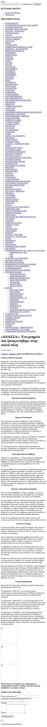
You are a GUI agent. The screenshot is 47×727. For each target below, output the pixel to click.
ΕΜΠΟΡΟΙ (14, 304)
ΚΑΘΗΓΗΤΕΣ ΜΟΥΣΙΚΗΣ (15, 152)
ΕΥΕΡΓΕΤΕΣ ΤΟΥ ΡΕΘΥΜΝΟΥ (17, 266)
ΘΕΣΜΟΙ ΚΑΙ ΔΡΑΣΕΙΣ (14, 321)
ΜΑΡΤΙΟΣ (9, 57)
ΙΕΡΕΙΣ (7, 81)
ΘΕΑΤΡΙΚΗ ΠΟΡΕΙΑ (13, 160)
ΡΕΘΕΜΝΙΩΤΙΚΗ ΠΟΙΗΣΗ (15, 246)
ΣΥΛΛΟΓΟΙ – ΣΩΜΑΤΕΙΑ (15, 191)
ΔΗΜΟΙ (8, 134)
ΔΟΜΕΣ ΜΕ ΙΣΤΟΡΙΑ (13, 223)
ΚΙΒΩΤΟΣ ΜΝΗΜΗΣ (13, 213)
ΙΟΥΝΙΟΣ (8, 63)
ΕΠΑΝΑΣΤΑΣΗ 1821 (17, 274)
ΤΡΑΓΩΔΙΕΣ (10, 219)
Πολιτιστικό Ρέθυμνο (12, 13)
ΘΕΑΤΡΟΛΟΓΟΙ (11, 163)
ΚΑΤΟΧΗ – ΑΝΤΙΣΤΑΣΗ (14, 31)
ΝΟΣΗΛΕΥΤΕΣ (11, 229)
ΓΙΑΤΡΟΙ (8, 227)
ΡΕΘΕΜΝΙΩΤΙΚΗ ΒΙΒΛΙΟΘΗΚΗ (17, 181)
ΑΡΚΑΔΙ (8, 35)
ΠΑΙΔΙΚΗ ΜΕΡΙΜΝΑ (13, 268)
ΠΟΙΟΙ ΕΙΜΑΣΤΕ (11, 23)
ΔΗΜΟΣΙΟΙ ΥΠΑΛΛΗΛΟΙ (20, 312)
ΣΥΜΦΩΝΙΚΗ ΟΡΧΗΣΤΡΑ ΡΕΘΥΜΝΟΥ (20, 331)
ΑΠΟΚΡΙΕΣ (9, 203)
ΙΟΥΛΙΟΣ (8, 65)
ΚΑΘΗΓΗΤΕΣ (10, 92)
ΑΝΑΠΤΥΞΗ (10, 108)
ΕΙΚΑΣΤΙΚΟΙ (10, 248)
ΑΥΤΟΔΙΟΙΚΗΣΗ (11, 130)
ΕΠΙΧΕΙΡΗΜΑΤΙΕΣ (17, 302)
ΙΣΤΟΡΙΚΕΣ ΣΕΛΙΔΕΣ (13, 272)
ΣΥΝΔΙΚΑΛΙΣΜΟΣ (12, 122)
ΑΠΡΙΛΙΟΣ (9, 59)
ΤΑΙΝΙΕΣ (8, 325)
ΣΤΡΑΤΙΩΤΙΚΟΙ (11, 45)
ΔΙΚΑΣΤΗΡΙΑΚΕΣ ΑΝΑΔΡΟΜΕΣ (17, 270)
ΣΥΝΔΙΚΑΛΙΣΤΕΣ (12, 124)
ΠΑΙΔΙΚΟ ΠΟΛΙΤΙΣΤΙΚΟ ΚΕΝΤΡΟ (18, 316)
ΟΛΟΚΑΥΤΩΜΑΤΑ (12, 39)
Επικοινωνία (9, 15)
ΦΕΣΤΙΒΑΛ (9, 193)
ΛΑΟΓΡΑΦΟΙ (10, 197)
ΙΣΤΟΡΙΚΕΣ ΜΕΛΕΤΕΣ (14, 27)
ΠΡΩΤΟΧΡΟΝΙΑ (11, 201)
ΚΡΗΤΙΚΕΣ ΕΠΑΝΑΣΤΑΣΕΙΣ (16, 29)
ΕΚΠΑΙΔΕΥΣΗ (11, 88)
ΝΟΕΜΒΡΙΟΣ (10, 73)
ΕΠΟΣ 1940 (9, 41)
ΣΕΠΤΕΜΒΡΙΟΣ (11, 69)
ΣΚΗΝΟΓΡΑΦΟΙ (11, 171)
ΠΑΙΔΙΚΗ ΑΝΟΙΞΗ (12, 318)
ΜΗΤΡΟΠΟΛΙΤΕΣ (16, 294)
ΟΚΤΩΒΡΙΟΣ (10, 71)
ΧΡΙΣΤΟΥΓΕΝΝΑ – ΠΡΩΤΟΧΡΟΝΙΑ (19, 327)
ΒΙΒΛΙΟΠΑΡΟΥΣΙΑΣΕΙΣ (14, 262)
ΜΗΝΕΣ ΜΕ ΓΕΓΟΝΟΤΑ (14, 51)
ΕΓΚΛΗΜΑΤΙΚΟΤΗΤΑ (14, 98)
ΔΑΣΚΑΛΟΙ (9, 90)
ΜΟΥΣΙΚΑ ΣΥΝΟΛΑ (13, 156)
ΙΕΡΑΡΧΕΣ (9, 79)
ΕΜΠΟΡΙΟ (9, 242)
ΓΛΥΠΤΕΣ (9, 173)
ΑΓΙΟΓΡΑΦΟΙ (10, 177)
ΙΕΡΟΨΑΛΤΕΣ (10, 86)
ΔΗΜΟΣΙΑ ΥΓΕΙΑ (12, 225)
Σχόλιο (3, 712)
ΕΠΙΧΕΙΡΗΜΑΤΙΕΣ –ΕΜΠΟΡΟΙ (17, 116)
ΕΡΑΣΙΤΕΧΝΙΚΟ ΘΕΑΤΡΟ (15, 161)
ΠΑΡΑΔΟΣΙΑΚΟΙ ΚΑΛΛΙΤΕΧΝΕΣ (18, 158)
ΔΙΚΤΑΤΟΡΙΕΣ (15, 284)
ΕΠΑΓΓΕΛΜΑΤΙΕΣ (12, 118)
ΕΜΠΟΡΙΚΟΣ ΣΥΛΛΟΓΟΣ (15, 114)
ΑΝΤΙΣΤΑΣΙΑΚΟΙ (12, 33)
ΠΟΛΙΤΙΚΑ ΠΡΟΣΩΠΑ (14, 260)
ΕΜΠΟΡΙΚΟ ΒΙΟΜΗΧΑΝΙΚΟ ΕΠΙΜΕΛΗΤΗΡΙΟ (23, 112)
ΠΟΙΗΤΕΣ (9, 187)
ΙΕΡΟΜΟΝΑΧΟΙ (11, 84)
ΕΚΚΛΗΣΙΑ (9, 77)
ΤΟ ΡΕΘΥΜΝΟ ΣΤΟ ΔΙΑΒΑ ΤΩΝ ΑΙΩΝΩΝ (21, 25)
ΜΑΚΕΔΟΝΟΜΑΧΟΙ (18, 276)
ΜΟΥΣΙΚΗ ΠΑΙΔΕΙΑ (13, 150)
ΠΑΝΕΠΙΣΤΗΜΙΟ (12, 94)
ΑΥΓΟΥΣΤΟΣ (10, 67)
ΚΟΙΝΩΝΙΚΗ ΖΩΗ (12, 209)
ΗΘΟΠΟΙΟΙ (9, 167)
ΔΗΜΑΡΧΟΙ (10, 138)
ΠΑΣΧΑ (8, 205)
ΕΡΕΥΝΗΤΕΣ (15, 292)
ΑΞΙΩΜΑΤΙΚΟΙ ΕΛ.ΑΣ (18, 298)
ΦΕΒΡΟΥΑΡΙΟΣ (11, 55)
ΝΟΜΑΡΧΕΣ (10, 132)
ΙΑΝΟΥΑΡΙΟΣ (10, 53)
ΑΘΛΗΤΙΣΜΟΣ (11, 231)
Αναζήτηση (36, 4)
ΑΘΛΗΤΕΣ (9, 233)
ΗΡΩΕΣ (8, 43)
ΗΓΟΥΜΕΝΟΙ (10, 82)
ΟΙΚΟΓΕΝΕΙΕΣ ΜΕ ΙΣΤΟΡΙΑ (16, 211)
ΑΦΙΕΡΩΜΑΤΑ (11, 319)
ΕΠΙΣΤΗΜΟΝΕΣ (16, 296)
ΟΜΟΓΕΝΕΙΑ (10, 215)
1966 (11, 254)
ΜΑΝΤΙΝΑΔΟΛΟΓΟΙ (13, 189)
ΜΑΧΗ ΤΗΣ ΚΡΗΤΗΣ (13, 37)
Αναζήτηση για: (26, 4)
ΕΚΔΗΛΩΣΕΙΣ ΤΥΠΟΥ (14, 148)
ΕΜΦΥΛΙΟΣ (14, 300)
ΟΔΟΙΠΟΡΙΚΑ (10, 244)
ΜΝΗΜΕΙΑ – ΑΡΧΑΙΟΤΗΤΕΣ (16, 49)
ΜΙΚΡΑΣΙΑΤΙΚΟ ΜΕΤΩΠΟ (20, 278)
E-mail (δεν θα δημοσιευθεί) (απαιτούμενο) (16, 698)
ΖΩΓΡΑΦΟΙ (9, 175)
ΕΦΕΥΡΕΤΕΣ (10, 126)
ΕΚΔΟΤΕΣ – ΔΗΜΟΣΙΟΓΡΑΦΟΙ (17, 144)
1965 (11, 256)
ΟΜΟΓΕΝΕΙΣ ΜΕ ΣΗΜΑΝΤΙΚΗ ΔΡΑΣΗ (20, 217)
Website (3, 703)
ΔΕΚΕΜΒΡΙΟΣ (10, 75)
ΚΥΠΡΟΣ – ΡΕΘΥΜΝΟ (14, 235)
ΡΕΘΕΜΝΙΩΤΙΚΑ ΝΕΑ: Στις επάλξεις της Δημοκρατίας (25, 250)
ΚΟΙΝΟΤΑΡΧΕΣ (11, 140)
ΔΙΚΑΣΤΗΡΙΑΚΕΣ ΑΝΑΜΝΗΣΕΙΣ (18, 100)
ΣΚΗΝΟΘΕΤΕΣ (11, 169)
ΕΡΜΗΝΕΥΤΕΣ (15, 306)
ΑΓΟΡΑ (8, 239)
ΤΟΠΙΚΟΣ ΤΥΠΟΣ (12, 142)
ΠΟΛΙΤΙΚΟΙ (9, 128)
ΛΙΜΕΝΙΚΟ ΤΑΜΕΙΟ (13, 120)
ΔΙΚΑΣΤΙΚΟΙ (10, 102)
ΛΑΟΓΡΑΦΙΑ (10, 195)
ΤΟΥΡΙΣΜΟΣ (10, 110)
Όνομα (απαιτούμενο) (8, 696)
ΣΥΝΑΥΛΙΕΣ (10, 323)
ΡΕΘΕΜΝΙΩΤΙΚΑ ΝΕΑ (18, 252)
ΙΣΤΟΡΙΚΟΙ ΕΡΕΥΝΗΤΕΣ (14, 185)
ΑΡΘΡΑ (8, 146)
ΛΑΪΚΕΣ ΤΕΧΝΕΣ (12, 179)
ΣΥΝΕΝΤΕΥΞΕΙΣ (11, 314)
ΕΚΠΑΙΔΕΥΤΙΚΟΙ (16, 290)
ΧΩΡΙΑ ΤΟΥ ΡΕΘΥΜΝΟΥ (15, 136)
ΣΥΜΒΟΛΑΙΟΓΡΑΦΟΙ (13, 106)
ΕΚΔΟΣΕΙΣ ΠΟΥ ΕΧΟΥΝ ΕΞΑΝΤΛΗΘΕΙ (20, 264)
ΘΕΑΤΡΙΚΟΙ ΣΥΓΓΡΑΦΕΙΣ (15, 165)
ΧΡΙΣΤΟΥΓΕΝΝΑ (12, 199)
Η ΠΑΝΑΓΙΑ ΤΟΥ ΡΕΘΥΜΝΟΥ (17, 207)
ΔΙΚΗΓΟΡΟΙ (10, 104)
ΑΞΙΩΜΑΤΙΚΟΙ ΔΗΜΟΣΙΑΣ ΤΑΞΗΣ (18, 47)
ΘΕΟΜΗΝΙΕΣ (10, 240)
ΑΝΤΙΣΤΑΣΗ (14, 282)
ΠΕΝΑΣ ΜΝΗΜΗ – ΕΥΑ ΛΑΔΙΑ (17, 329)
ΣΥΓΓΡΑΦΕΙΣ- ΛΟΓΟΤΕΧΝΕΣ (16, 183)
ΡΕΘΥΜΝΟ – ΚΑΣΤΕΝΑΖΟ (16, 237)
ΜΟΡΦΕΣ (8, 288)
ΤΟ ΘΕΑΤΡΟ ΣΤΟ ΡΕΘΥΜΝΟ (16, 258)
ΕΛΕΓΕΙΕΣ (9, 221)
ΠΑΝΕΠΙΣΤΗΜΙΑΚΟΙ (13, 96)
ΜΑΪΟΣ (8, 61)
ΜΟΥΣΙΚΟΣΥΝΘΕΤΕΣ (14, 154)
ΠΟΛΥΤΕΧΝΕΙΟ (16, 286)
